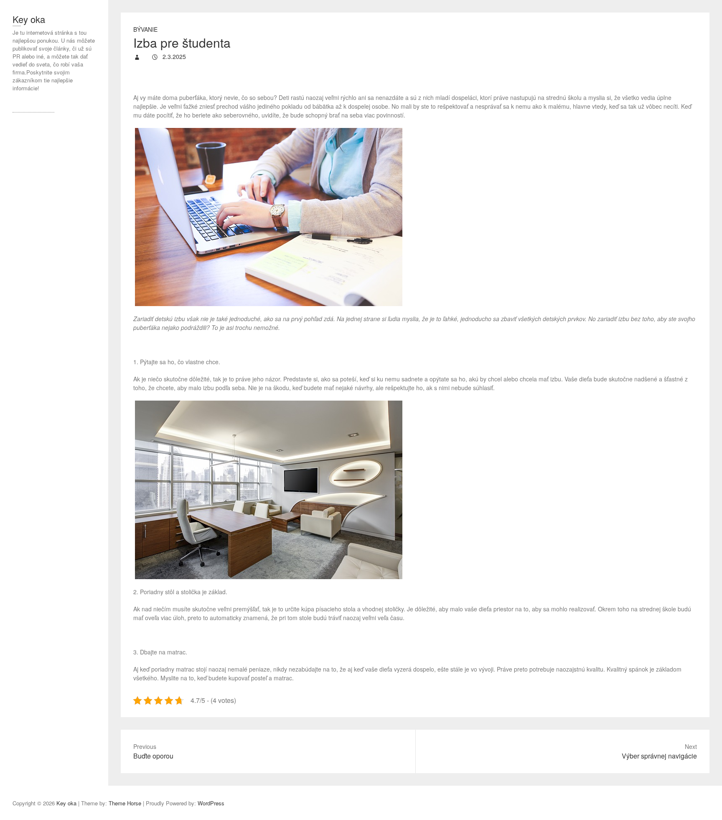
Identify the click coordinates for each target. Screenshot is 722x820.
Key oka (29, 19)
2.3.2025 (173, 56)
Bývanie (145, 29)
